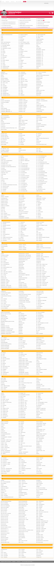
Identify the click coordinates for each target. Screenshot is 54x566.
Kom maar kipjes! (21, 282)
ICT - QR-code (21, 223)
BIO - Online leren (21, 78)
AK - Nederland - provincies (23, 51)
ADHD (2, 37)
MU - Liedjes (38, 321)
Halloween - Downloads (4, 196)
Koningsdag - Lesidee (39, 253)
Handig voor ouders (4, 204)
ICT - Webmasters (22, 234)
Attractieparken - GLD (39, 55)
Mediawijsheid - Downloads (5, 327)
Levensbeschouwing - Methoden (24, 300)
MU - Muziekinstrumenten (40, 327)
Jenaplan (2, 247)
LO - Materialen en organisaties (41, 300)
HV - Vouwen (38, 216)
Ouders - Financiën (39, 372)
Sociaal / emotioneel (39, 421)
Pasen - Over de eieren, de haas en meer (25, 382)
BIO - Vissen (21, 90)
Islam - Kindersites (39, 234)
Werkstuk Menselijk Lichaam (23, 504)
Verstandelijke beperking (22, 492)
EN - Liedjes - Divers (22, 139)
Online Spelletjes (39, 357)
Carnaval (2, 99)
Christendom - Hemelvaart (23, 102)
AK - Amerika (3, 51)
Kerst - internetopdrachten (5, 264)
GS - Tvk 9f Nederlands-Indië (41, 183)
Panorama (2, 382)
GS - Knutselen (3, 190)
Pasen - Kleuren (3, 388)
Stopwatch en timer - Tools (40, 450)
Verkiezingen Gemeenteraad (23, 489)
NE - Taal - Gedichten (22, 340)
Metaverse (20, 321)
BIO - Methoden (21, 75)
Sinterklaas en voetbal (22, 453)
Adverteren (12, 1)
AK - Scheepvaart (21, 55)
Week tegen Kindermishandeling (6, 501)
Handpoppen (3, 207)
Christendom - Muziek (22, 108)
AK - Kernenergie (21, 39)
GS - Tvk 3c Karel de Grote (23, 178)
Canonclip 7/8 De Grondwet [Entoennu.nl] (8, 23)
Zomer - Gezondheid (4, 555)
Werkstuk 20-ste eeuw (4, 522)
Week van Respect (4, 510)
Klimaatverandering (22, 279)
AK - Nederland (21, 49)
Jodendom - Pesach (39, 244)
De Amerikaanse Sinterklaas (5, 123)
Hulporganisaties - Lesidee (40, 199)
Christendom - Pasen (22, 109)
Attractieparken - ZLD (39, 64)
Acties (2, 36)
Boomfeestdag (38, 84)
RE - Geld (2, 406)
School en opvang (4, 432)
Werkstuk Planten (21, 522)
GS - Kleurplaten (3, 189)
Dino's (20, 126)
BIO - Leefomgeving (22, 72)
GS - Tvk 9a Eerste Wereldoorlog (41, 175)
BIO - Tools (20, 88)
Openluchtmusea (39, 363)
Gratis (2, 175)
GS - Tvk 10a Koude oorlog (23, 165)
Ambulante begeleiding (39, 39)
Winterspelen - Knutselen (40, 525)
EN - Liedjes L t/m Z (22, 141)
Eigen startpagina (18, 1)
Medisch (20, 312)
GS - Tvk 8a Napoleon (39, 168)
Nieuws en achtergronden (40, 340)
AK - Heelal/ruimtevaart (4, 67)
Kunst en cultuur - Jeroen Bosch (41, 271)
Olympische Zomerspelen (23, 366)
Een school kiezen (4, 139)
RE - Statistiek (38, 397)
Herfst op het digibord (22, 198)
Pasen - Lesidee (21, 379)
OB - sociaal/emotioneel (5, 372)
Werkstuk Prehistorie (22, 525)
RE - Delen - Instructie (4, 400)
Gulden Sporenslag (39, 190)
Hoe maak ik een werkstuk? (23, 213)
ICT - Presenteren (4, 240)
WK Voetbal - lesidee (39, 539)
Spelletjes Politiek (40, 20)
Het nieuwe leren (21, 199)
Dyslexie (37, 127)
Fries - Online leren (39, 151)
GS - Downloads (3, 183)
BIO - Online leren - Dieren (23, 79)
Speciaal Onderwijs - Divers (40, 429)
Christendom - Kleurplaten (23, 106)
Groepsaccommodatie (4, 178)
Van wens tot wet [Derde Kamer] (42, 27)
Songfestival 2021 (39, 426)
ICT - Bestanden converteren (5, 225)
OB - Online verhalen (4, 367)
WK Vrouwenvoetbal (39, 542)
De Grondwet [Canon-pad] (6, 25)
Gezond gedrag (3, 169)
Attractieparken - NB (39, 58)
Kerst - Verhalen (3, 274)
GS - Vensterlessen (39, 184)
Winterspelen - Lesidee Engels (41, 528)
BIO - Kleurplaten (3, 91)
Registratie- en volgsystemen (41, 408)
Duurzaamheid (38, 123)
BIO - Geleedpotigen (4, 87)
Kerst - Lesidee (3, 270)
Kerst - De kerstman (4, 256)
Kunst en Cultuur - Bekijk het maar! (41, 264)
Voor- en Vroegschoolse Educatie (41, 489)
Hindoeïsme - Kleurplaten (23, 207)
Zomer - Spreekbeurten (22, 552)
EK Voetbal (20, 133)
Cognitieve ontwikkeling (40, 105)
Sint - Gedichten (21, 423)
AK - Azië (2, 54)
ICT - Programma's (22, 222)
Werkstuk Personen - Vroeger (23, 519)
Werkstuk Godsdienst (4, 539)
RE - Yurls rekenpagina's (40, 403)
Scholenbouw (3, 427)
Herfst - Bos (3, 210)
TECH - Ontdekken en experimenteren (25, 468)
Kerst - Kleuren (3, 265)
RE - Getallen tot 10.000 (5, 408)
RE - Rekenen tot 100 (22, 414)
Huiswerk (37, 195)
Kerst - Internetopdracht (5, 262)
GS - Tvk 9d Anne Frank (40, 180)
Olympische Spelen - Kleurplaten (24, 363)
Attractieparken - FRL (39, 54)
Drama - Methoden (39, 120)
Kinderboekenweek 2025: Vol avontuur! (25, 256)
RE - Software (38, 394)
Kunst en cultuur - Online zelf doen (41, 277)
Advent (2, 40)
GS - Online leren (21, 157)
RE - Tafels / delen (39, 399)
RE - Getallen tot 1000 (4, 411)
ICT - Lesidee (3, 235)
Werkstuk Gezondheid (4, 537)
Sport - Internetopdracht (40, 438)
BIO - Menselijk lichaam (22, 73)
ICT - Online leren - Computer (5, 238)
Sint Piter (20, 450)
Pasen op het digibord (22, 387)
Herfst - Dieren (3, 211)
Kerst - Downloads (4, 259)
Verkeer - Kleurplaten (4, 495)
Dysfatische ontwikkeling (40, 126)
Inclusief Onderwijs (22, 240)
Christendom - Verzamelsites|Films (41, 100)
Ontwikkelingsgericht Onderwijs (41, 358)
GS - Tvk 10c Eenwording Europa (24, 168)
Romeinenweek (38, 417)
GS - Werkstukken (39, 187)
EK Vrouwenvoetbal (22, 135)
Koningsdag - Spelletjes (40, 258)
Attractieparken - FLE (39, 52)
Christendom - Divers (22, 99)
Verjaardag (2, 492)
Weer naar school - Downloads (6, 513)
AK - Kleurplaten (21, 40)
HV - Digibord (38, 204)
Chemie (2, 103)
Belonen (2, 75)
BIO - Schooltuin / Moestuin (23, 85)
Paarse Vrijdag (3, 378)
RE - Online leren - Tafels (23, 403)
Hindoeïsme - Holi (21, 205)
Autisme (37, 67)
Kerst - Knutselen (4, 268)
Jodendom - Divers (22, 246)
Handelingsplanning (4, 198)
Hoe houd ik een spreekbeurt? (23, 211)
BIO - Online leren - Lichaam (23, 81)
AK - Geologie (3, 64)
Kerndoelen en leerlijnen (5, 255)
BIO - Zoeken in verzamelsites (41, 72)
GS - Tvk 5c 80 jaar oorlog (23, 190)
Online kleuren (38, 354)
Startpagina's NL (39, 447)
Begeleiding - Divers (4, 73)
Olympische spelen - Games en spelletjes (25, 361)
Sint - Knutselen (21, 427)
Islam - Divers (38, 232)
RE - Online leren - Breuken (23, 400)
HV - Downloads (38, 207)
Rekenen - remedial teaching (40, 409)
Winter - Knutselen (39, 507)
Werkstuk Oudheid (22, 516)
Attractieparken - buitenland (40, 49)
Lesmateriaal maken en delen (23, 295)
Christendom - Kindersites (23, 105)
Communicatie (38, 108)
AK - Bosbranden (3, 57)
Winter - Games (38, 502)
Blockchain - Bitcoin (39, 76)
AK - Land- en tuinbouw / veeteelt (24, 42)
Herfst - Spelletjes (21, 196)
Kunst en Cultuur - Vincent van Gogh (42, 282)
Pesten (37, 378)
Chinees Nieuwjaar (4, 108)
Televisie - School (39, 459)
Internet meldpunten (39, 228)
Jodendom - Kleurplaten (22, 249)
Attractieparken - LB (39, 57)
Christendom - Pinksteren (40, 99)
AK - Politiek (20, 54)
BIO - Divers (3, 84)
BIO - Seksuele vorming (22, 87)
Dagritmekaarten (3, 118)
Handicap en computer (4, 199)
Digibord (20, 118)
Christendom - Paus (22, 111)
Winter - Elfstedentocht (40, 501)
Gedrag (2, 157)
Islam (37, 231)
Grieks (2, 177)
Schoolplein (3, 438)
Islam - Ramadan (39, 240)
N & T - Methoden (4, 337)
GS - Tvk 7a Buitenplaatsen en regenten (42, 163)
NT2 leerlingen (38, 348)
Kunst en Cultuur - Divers (40, 270)
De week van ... (3, 126)
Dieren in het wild (3, 129)
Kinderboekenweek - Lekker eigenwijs (25, 255)
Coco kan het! (38, 103)
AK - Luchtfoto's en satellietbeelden (24, 43)
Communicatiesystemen (40, 109)
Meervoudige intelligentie (22, 318)
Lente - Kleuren (3, 300)
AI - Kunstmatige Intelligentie (5, 45)
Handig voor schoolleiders (5, 205)
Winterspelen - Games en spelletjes (42, 522)
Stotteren (37, 453)
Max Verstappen (3, 319)
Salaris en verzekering (4, 421)
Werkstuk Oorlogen (22, 513)
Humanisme (38, 201)
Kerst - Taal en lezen (4, 273)
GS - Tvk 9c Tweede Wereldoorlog (41, 178)
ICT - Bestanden (3, 223)
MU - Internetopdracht (39, 315)
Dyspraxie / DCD (39, 129)
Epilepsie (37, 139)
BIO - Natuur (21, 76)
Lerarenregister (21, 291)
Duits (37, 121)
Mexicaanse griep (21, 322)
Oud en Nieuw (38, 367)
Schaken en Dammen (4, 423)
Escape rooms (38, 141)
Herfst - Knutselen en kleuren (5, 214)
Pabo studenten (3, 379)
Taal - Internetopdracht (4, 459)
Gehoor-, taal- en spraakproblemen (6, 160)
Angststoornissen (39, 40)
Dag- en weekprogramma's (5, 117)
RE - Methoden (21, 397)
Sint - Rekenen (21, 438)
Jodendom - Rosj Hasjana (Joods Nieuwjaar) (43, 247)
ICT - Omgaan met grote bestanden (6, 237)
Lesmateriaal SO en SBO (23, 297)
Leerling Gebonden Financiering (6, 295)
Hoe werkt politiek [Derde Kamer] (25, 18)
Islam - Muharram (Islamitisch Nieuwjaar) (42, 237)
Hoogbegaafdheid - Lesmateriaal (24, 217)
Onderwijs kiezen (21, 369)
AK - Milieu (20, 48)
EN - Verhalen (38, 135)
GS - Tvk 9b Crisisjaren (40, 177)
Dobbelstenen (38, 115)
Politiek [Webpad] (22, 23)
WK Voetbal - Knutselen (40, 537)
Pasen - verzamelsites (22, 385)
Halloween (2, 195)
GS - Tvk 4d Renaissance (23, 186)
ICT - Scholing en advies (22, 225)
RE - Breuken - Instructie (5, 399)
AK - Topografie (21, 60)
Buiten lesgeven (38, 91)
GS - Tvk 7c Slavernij (39, 166)
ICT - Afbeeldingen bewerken (5, 222)
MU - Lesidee (38, 319)
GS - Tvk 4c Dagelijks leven (23, 184)
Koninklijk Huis (38, 262)
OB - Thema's (21, 352)
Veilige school (3, 489)
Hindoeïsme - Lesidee (22, 208)
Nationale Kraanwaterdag (5, 345)
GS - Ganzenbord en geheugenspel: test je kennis (9, 184)
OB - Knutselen (3, 360)
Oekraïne (20, 357)
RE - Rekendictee (21, 411)
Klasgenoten (21, 271)
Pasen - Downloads (4, 387)
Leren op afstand (21, 292)
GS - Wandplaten (39, 186)
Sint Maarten (21, 447)
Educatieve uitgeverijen (4, 136)
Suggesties (7, 1)
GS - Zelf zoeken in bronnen (40, 189)
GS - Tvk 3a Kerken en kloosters (24, 175)
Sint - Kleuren (21, 426)
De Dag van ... (3, 124)
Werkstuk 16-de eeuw (4, 516)
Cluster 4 (37, 102)
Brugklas (37, 88)
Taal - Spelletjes (3, 465)
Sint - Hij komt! (21, 424)
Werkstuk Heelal (3, 540)
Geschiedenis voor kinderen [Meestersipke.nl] (8, 166)
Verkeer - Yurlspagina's (22, 486)
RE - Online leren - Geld (22, 402)
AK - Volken (20, 64)
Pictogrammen (38, 379)
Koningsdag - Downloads (23, 285)
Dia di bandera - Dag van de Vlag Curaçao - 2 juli (9, 127)
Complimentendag (39, 111)
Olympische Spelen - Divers (23, 358)
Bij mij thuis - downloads (5, 79)
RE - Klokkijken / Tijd (22, 393)
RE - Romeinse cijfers (39, 393)
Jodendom (2, 249)
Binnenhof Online (5, 20)
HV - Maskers (38, 213)
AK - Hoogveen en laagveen (23, 34)
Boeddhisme (38, 79)
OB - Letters (3, 361)
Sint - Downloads (21, 421)
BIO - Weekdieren (21, 94)
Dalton (2, 120)
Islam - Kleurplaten (39, 235)
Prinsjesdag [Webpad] (40, 18)
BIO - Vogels (21, 93)
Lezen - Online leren (22, 306)
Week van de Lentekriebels (5, 505)
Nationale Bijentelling (4, 342)
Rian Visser (38, 411)
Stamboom (38, 444)
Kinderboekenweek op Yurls (23, 259)
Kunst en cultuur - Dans (40, 267)
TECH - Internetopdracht (23, 462)
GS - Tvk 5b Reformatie (22, 189)
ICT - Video (20, 231)
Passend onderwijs (22, 388)
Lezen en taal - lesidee (39, 291)
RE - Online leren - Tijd (22, 405)
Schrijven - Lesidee (4, 444)
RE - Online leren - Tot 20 (23, 406)
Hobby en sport (21, 210)
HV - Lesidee (38, 210)
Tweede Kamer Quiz (40, 23)
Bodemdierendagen (39, 78)
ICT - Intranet (3, 231)
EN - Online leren (39, 133)
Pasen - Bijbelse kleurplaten (5, 385)
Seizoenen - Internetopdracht (5, 450)
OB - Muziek (3, 364)
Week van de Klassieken (5, 504)
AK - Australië (3, 52)
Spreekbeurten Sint (39, 441)
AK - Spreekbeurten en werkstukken (24, 57)
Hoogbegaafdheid (21, 216)
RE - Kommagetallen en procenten (24, 394)
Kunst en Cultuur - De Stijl (40, 268)
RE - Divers (3, 403)
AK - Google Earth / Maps (5, 66)
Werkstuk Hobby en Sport (5, 542)
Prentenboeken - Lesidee (40, 385)
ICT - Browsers (3, 226)
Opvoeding (38, 364)
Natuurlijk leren (21, 337)
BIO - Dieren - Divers (4, 82)
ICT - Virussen (21, 232)
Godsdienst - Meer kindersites (6, 171)
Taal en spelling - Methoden (5, 471)
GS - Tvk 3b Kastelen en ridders (24, 177)
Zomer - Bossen (3, 552)
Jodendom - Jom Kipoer (22, 247)
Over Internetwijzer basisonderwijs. (27, 561)
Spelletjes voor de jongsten (40, 435)
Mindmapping (21, 327)
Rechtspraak (38, 406)
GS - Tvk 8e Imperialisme (40, 174)
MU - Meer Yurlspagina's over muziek (42, 322)
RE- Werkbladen (39, 405)
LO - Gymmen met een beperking (41, 297)
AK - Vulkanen (21, 66)
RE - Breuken (3, 397)
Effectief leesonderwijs (4, 142)
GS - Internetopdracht (4, 187)
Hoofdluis (20, 214)
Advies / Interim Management (5, 42)
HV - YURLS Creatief (39, 217)
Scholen (2, 426)
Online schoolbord (39, 355)
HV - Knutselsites (39, 208)
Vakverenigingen (3, 483)
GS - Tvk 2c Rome (22, 174)
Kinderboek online (4, 277)
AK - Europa (3, 61)
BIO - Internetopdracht (4, 90)
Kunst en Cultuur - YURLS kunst (41, 285)
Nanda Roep (3, 340)
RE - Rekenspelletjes (22, 417)
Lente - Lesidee (3, 303)
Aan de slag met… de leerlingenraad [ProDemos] (10, 18)
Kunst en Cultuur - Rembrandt (41, 279)
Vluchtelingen (38, 480)
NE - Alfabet (20, 339)
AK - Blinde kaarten (4, 55)
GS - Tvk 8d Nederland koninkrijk (41, 172)
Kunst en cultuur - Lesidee (40, 274)
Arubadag (37, 46)
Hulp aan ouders (39, 196)
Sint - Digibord (3, 453)
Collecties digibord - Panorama (41, 106)
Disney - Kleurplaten (22, 127)
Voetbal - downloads (39, 483)
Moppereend (21, 333)
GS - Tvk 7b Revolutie (39, 165)
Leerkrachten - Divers (4, 294)
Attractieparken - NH (39, 60)
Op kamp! (37, 361)
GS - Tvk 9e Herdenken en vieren (41, 181)
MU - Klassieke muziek (40, 316)
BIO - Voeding (21, 91)
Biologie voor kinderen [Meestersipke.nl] (42, 75)
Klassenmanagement (22, 273)
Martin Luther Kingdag (4, 318)
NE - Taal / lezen (21, 345)
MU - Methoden (38, 324)
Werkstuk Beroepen (4, 525)
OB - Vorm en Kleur (22, 355)
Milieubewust (21, 324)
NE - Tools (20, 348)
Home (3, 1)
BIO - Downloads (3, 85)
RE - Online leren (21, 399)
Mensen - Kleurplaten (22, 319)
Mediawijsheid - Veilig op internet (6, 333)
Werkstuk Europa (4, 534)
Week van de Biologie (4, 502)
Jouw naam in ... (38, 249)
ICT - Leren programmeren (5, 234)
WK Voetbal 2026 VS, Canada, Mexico (42, 540)
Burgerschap (38, 94)
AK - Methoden (21, 45)
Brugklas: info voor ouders (40, 90)
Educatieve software (4, 135)
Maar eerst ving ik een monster (6, 313)
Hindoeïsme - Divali (22, 204)
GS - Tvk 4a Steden (22, 181)
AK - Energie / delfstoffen (5, 60)
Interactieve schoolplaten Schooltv (41, 225)
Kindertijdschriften (21, 268)
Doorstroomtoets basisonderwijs (41, 117)
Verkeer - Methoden (22, 480)
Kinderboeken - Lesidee (5, 282)
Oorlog (37, 360)
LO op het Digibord (39, 306)
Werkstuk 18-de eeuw (4, 519)
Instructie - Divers (39, 223)
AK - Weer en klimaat (39, 36)
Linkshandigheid (38, 294)
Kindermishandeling (22, 261)
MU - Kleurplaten (39, 318)
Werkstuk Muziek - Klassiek (23, 510)
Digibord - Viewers (21, 121)
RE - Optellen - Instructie (23, 408)
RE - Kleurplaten (3, 417)
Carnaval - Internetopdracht (5, 100)
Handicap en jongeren (4, 202)
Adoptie (2, 39)
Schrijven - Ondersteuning (5, 447)
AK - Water (20, 67)
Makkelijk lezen (3, 315)
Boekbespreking (38, 81)
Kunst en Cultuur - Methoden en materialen (43, 276)
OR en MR (38, 366)
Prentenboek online (39, 384)
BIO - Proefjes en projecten (23, 84)
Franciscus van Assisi (22, 150)
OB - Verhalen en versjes (23, 354)
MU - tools (38, 330)
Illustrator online (21, 238)
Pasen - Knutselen (21, 378)
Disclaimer (13, 561)
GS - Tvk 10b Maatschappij (23, 166)
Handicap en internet (4, 201)
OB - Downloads (3, 357)
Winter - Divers (21, 542)
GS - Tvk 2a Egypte (22, 171)
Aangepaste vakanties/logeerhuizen (6, 34)
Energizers (38, 136)
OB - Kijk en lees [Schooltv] (5, 358)
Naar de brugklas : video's (5, 339)
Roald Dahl (38, 414)
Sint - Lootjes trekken (22, 432)
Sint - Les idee (21, 429)
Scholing (2, 429)
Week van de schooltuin (5, 507)
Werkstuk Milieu (21, 507)
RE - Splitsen (38, 396)
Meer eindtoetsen (21, 313)
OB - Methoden (3, 363)
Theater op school (39, 462)
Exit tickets (38, 142)
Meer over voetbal (21, 316)
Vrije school (38, 495)
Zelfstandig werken (4, 549)
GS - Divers (3, 181)
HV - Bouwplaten (39, 202)
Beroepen (2, 76)
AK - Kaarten (21, 37)
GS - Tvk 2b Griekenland (23, 172)
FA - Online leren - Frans (5, 148)
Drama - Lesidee (39, 118)
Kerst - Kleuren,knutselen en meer (6, 267)
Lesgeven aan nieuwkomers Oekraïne (25, 294)
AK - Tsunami (21, 61)
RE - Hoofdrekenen (4, 414)
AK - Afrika (2, 49)
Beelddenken (3, 72)
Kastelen (2, 253)
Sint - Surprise (21, 441)
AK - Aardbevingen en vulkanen (6, 48)
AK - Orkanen (21, 52)
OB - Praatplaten (3, 369)
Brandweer (38, 87)
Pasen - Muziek (21, 381)
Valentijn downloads (4, 486)
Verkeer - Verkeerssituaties (23, 483)
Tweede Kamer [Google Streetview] (43, 25)
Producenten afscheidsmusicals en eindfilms (43, 388)
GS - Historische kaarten (5, 186)
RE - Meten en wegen (22, 396)
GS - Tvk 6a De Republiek (40, 157)
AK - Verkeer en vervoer (22, 63)
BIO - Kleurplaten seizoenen (5, 94)
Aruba (37, 45)
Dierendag (20, 115)
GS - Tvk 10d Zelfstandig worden (24, 169)
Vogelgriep (38, 486)
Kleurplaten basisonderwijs (23, 277)
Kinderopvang (21, 262)
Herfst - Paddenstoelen (4, 217)
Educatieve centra (4, 133)
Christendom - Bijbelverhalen (5, 109)
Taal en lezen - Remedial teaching (6, 468)
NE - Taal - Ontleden (22, 342)
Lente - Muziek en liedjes (5, 306)
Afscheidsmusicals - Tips (5, 43)
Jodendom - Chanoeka (22, 244)
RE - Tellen (38, 400)
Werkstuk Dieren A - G (4, 528)
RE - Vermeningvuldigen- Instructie (41, 402)
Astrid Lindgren (38, 48)
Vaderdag (2, 480)
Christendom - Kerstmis (22, 103)
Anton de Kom (38, 43)
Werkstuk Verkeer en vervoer (23, 531)
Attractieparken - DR (39, 51)
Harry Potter (3, 208)
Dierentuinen (21, 117)
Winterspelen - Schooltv (40, 531)
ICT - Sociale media (22, 226)
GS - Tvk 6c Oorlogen (39, 160)
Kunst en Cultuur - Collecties (40, 265)
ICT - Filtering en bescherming (6, 228)
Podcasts (37, 381)
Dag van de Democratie (5, 115)
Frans (20, 151)
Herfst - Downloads (4, 213)
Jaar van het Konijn (4, 244)
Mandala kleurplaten (4, 316)
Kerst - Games (3, 261)
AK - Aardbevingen (4, 46)
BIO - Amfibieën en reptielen (5, 81)
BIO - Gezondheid (4, 88)
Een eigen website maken (5, 138)
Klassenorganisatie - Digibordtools (24, 274)
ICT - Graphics (3, 229)
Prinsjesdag (38, 387)
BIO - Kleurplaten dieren (5, 93)
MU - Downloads (39, 313)
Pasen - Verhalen (21, 384)
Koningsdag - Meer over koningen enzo (42, 256)
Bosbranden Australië (39, 85)
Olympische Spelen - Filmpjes (23, 360)
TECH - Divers (21, 459)
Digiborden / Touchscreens (23, 123)
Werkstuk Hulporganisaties (23, 501)
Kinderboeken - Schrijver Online (6, 285)
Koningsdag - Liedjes (39, 255)
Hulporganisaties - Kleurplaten (41, 198)
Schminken (3, 424)
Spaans (37, 427)
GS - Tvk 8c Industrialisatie (40, 171)
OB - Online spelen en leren (5, 366)
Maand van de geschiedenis (5, 312)
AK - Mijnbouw (21, 46)
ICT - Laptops (3, 232)
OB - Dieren (3, 354)
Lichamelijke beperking (40, 292)
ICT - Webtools (21, 237)
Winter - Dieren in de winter (23, 540)
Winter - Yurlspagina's (39, 516)
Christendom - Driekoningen (23, 100)
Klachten (20, 270)
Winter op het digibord (39, 519)
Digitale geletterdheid (22, 124)
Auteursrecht (38, 66)
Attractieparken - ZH (39, 63)
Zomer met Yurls (39, 552)
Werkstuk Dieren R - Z (4, 531)
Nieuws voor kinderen (39, 342)
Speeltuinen (38, 432)
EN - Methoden (21, 142)
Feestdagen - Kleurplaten (5, 150)
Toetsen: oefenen (39, 468)
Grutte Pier (2, 180)
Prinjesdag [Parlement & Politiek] (25, 27)
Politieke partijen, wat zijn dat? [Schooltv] (26, 25)
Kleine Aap (20, 276)
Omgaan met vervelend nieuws (24, 367)
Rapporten (2, 394)
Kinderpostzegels (21, 264)
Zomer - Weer (38, 549)
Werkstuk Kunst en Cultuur (23, 502)
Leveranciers (21, 303)
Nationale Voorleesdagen (5, 348)
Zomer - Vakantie (21, 555)
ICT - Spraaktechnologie (22, 228)
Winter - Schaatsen (39, 513)
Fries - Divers (38, 148)
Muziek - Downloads (39, 333)
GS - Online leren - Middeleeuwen (24, 160)
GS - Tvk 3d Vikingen (22, 180)
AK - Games (3, 63)
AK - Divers (3, 58)
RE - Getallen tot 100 (4, 409)
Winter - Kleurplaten (39, 505)
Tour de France (38, 471)
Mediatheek (3, 324)
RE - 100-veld (3, 396)
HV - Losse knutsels (39, 211)
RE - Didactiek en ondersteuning (6, 402)
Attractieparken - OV (39, 61)
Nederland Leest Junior (40, 337)
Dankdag (2, 121)
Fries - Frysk (38, 150)
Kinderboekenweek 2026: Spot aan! (24, 258)
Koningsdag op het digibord (40, 259)
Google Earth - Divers (4, 172)
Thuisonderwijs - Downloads (40, 465)
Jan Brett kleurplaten (4, 246)
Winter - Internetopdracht (40, 504)
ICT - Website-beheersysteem (23, 235)
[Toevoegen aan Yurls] (24, 1)
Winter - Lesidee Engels (40, 510)
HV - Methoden (38, 214)
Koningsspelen (38, 261)
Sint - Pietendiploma (22, 435)
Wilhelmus (20, 539)
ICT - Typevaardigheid (22, 229)
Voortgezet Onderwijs (39, 492)
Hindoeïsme (20, 202)
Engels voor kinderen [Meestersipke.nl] (42, 138)
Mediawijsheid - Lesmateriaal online (6, 330)
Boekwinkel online (39, 82)
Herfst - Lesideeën (4, 216)
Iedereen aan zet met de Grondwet (25, 20)
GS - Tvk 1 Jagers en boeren (23, 163)
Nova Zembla (38, 345)
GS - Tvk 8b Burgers (39, 169)
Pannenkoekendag (4, 381)
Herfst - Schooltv (21, 195)
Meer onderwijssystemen (23, 315)
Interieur (37, 226)
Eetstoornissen (3, 141)
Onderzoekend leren (39, 352)
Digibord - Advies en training (23, 120)
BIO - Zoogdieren (39, 73)
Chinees (2, 106)
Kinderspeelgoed (21, 267)
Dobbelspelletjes (21, 129)
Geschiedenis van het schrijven (6, 165)
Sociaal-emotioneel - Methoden (41, 423)
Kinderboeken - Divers (4, 279)
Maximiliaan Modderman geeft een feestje (7, 321)
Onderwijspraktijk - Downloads (23, 372)
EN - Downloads (21, 138)
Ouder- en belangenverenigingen (41, 369)
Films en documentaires (5, 151)
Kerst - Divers (3, 258)
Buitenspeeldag (38, 93)
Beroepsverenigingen (4, 78)
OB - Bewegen (3, 352)
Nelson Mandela (38, 339)
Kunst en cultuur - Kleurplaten (41, 273)
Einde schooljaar (3, 144)
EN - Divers (20, 136)
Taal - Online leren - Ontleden (5, 462)
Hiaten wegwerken (22, 201)
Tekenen (20, 471)
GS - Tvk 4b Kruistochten (23, 183)
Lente (2, 297)
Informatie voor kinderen (40, 222)
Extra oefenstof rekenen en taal (41, 144)
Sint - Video (20, 444)
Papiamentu (3, 384)
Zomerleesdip (38, 555)
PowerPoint (38, 382)
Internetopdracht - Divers (40, 229)
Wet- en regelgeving (22, 537)
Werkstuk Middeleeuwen (22, 505)
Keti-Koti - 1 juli (3, 276)
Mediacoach (3, 322)
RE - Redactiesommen (22, 409)
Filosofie (20, 148)
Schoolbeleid (3, 435)
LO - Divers (38, 295)
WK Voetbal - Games (39, 534)
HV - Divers (38, 205)
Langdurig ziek (3, 291)
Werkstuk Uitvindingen (22, 528)
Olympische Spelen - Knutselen (24, 364)
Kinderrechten (21, 265)
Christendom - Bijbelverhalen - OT (6, 111)
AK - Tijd (20, 58)
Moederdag (20, 330)
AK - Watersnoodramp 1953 (40, 34)
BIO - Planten (21, 82)
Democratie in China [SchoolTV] (7, 27)
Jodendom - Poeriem (39, 246)
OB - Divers (3, 355)
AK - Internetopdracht (22, 36)
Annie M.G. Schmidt (39, 42)
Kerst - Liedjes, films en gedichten (6, 271)
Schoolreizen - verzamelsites (5, 441)
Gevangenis (3, 168)
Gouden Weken (3, 174)
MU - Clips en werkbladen (40, 312)
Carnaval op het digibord (5, 102)
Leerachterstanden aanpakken (6, 292)
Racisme (2, 393)
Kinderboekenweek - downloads (24, 253)
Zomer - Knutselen (22, 549)
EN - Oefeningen (21, 144)
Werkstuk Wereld (21, 534)
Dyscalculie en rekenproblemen (41, 124)
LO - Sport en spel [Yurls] (40, 303)
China (2, 105)
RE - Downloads (3, 405)
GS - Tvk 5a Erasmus (22, 187)
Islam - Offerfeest (39, 238)
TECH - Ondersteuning (22, 465)
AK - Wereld (38, 37)
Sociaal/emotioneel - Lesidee (40, 424)
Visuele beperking (21, 495)
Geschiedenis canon (4, 163)
